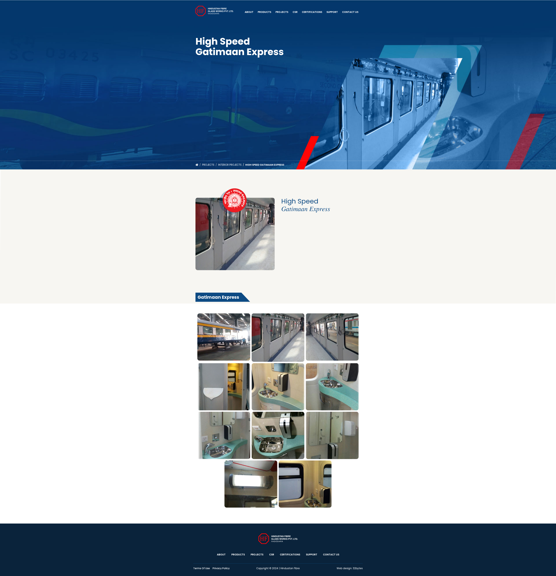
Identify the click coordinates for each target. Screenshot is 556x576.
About (249, 12)
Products (264, 12)
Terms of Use (201, 568)
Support (332, 12)
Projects (282, 12)
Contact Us (350, 12)
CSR (295, 12)
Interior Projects (230, 165)
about (221, 554)
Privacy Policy (221, 568)
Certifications (312, 12)
